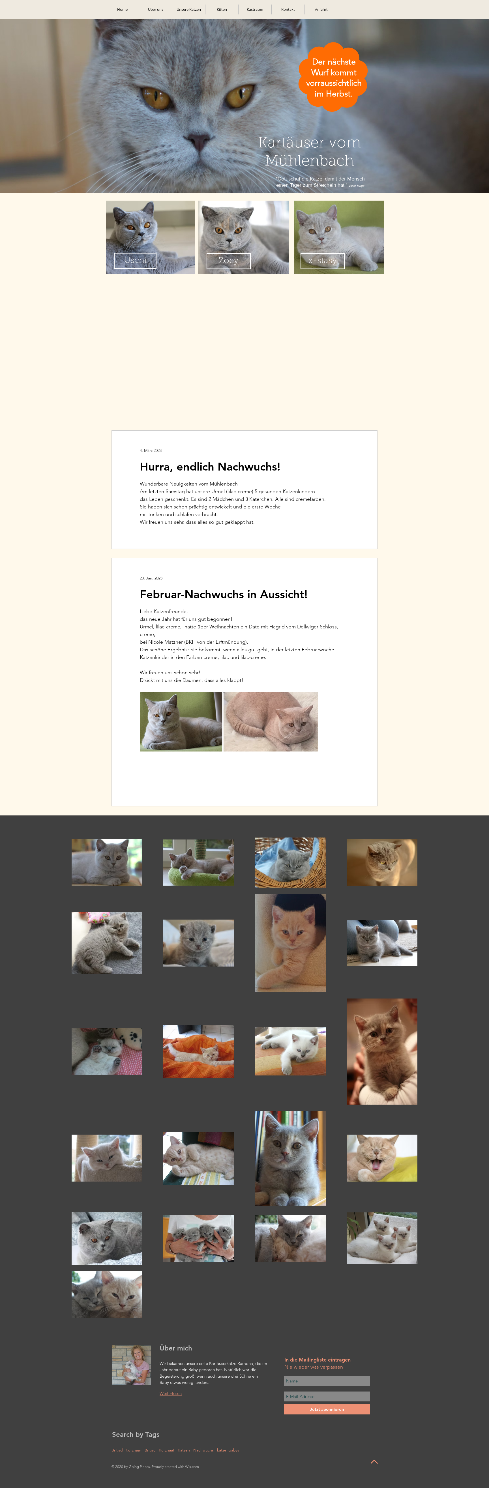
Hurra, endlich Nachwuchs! (210, 466)
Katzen (184, 1450)
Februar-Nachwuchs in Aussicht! (224, 594)
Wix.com (192, 1467)
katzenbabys (228, 1450)
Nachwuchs (203, 1450)
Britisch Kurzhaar (126, 1450)
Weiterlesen (171, 1393)
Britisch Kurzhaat (159, 1450)
